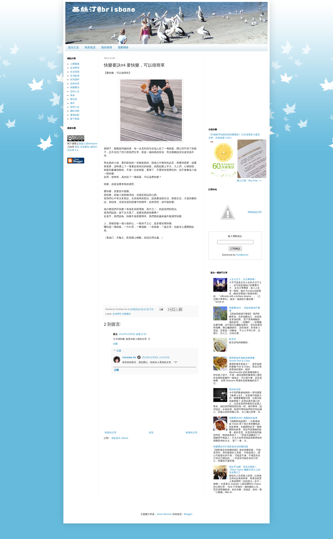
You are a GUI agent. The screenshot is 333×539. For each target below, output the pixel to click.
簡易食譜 (90, 47)
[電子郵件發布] (161, 309)
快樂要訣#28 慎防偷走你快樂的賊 (230, 446)
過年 (72, 103)
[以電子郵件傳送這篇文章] (170, 309)
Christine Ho (129, 357)
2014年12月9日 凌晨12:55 (132, 334)
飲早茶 (232, 339)
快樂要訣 (126, 314)
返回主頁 (73, 47)
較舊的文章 (191, 432)
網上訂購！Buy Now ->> (249, 180)
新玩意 (73, 99)
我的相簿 (106, 47)
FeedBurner (242, 255)
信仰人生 (74, 91)
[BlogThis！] (173, 309)
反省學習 (117, 314)
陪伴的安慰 (235, 389)
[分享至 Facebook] (180, 309)
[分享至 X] (177, 309)
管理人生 (74, 107)
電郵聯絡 (123, 47)
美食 (72, 95)
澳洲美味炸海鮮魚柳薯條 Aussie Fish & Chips (242, 359)
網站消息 (74, 111)
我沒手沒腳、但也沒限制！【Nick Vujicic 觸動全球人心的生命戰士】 (244, 469)
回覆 (115, 343)
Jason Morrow (164, 514)
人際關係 (74, 64)
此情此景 (74, 83)
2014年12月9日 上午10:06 (155, 357)
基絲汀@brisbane (88, 143)
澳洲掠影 (74, 115)
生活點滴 (74, 75)
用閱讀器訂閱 (255, 212)
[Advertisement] (151, 273)
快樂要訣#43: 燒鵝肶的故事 (243, 418)
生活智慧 (74, 71)
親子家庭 (74, 118)
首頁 (151, 432)
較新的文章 (110, 432)
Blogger (188, 514)
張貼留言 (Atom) (119, 438)
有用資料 (74, 79)
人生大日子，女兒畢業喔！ (243, 279)
